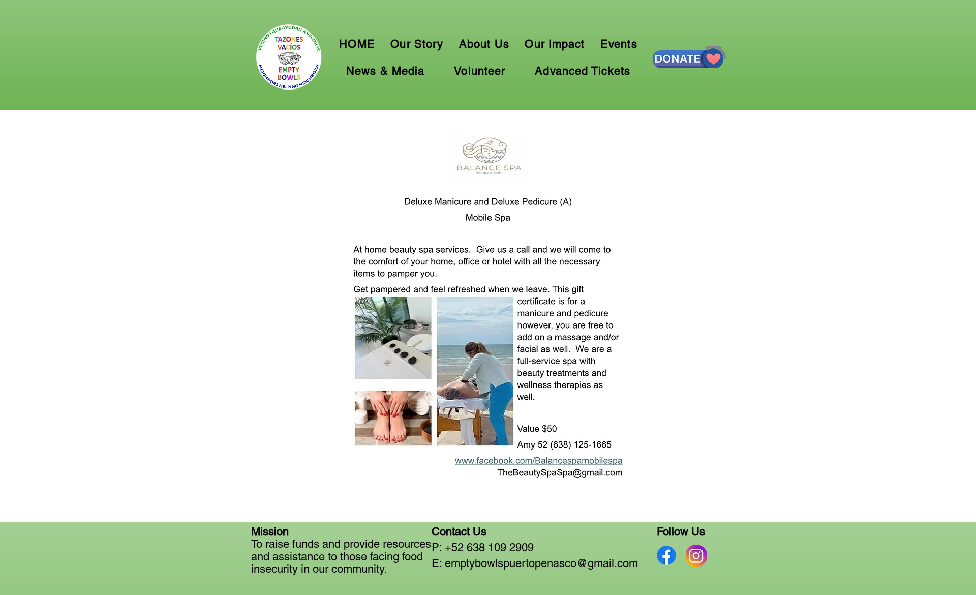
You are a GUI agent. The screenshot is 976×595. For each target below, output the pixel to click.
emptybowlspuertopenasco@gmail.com (541, 563)
